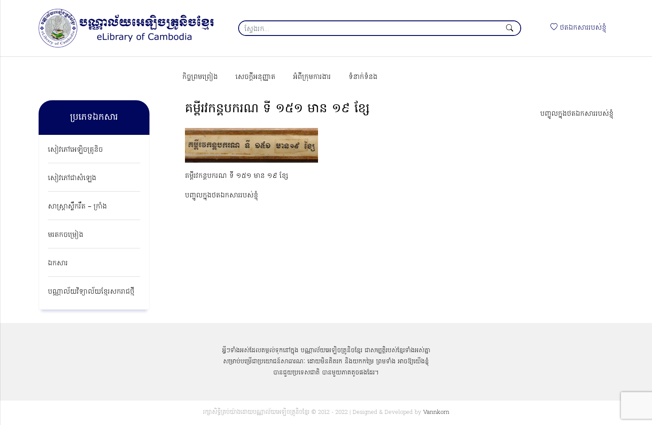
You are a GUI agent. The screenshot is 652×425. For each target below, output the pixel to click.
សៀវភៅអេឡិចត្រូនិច (75, 150)
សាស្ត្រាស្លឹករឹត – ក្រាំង (77, 206)
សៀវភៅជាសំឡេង (72, 178)
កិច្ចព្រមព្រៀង (200, 77)
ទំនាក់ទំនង (363, 77)
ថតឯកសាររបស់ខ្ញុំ (582, 28)
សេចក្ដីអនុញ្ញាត (255, 77)
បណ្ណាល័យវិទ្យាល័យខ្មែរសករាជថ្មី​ (91, 292)
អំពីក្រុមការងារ (312, 77)
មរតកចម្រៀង (65, 235)
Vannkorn (436, 412)
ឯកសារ (58, 263)
